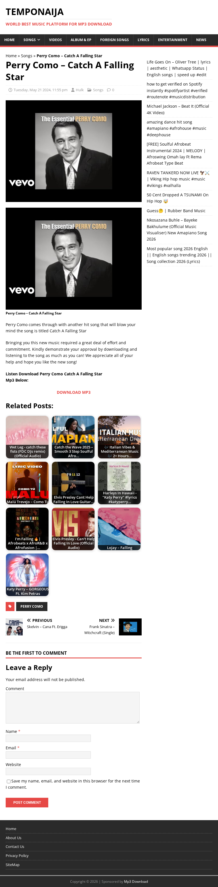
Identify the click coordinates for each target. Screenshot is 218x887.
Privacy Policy (17, 855)
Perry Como (31, 606)
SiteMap (13, 864)
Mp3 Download (136, 881)
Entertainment (172, 39)
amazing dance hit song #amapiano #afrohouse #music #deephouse (176, 128)
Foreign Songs (114, 39)
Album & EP (81, 39)
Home (9, 39)
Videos (55, 39)
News (201, 39)
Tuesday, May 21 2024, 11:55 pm (41, 89)
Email (11, 747)
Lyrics (143, 39)
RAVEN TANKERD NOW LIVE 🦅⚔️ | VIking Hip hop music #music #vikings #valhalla (178, 179)
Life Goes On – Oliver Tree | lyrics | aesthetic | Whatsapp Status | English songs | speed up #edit (179, 68)
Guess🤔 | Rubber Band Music (176, 210)
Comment (15, 688)
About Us (13, 837)
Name (12, 731)
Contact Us (15, 846)
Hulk (80, 89)
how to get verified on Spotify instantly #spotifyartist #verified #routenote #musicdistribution (177, 90)
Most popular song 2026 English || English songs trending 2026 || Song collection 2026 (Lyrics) (179, 255)
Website (13, 764)
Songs (30, 39)
